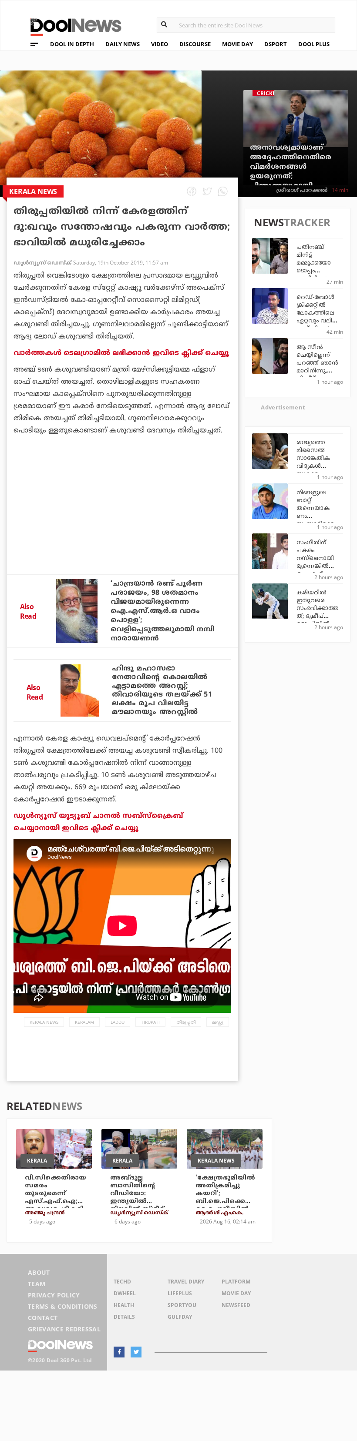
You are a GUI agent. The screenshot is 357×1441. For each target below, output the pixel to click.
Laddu (118, 1022)
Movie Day (236, 1293)
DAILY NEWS (122, 44)
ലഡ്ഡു (217, 1022)
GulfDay (180, 1316)
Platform (236, 1281)
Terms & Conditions (63, 1306)
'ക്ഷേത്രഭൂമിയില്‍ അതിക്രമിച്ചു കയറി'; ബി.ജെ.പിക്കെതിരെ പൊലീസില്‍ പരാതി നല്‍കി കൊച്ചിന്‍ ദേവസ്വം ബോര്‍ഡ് (226, 1205)
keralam (84, 1022)
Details (124, 1316)
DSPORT (275, 44)
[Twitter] (136, 1352)
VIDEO (159, 44)
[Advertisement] (122, 528)
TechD (122, 1281)
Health (124, 1305)
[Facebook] (119, 1352)
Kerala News (44, 1022)
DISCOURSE (195, 44)
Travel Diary (186, 1281)
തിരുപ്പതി (185, 1022)
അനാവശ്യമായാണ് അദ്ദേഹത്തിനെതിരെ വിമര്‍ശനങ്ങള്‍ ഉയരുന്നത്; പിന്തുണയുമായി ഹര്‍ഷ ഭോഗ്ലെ (290, 172)
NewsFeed (236, 1305)
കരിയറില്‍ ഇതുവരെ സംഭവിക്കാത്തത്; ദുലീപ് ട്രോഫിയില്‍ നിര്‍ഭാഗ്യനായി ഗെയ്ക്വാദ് (317, 616)
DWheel (125, 1293)
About (39, 1272)
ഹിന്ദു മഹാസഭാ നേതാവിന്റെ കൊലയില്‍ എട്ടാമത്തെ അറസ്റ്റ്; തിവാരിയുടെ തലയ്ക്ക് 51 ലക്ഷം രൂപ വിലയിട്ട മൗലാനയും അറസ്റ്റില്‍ (162, 690)
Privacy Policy (54, 1295)
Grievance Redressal (64, 1329)
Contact (42, 1318)
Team (36, 1284)
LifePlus (180, 1293)
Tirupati (150, 1022)
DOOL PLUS (314, 44)
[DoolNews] (72, 26)
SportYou (182, 1305)
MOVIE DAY (237, 44)
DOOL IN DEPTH (72, 44)
